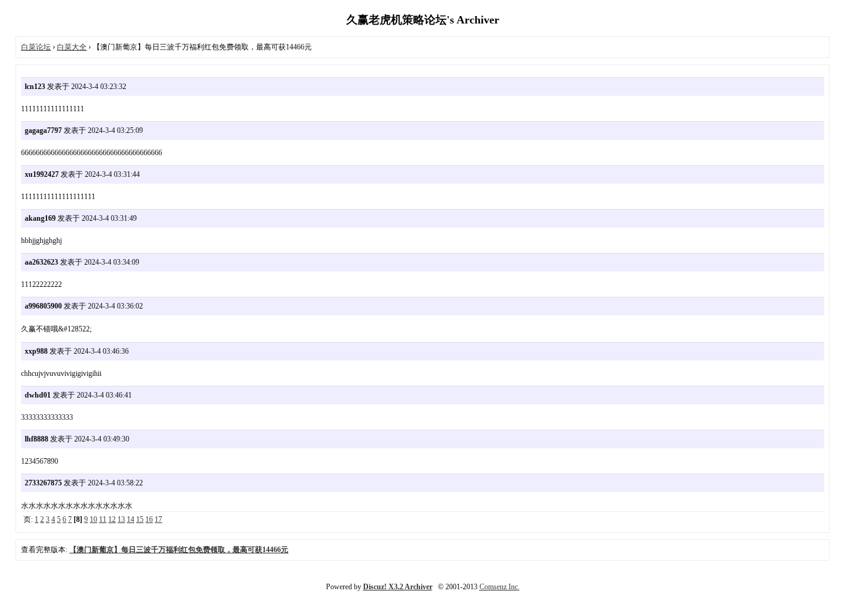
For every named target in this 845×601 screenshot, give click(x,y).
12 (112, 519)
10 (93, 519)
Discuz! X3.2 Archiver (397, 586)
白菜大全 (72, 47)
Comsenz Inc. (499, 586)
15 (140, 519)
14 (130, 519)
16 (149, 519)
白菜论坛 (36, 47)
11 (102, 519)
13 (121, 519)
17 (158, 519)
